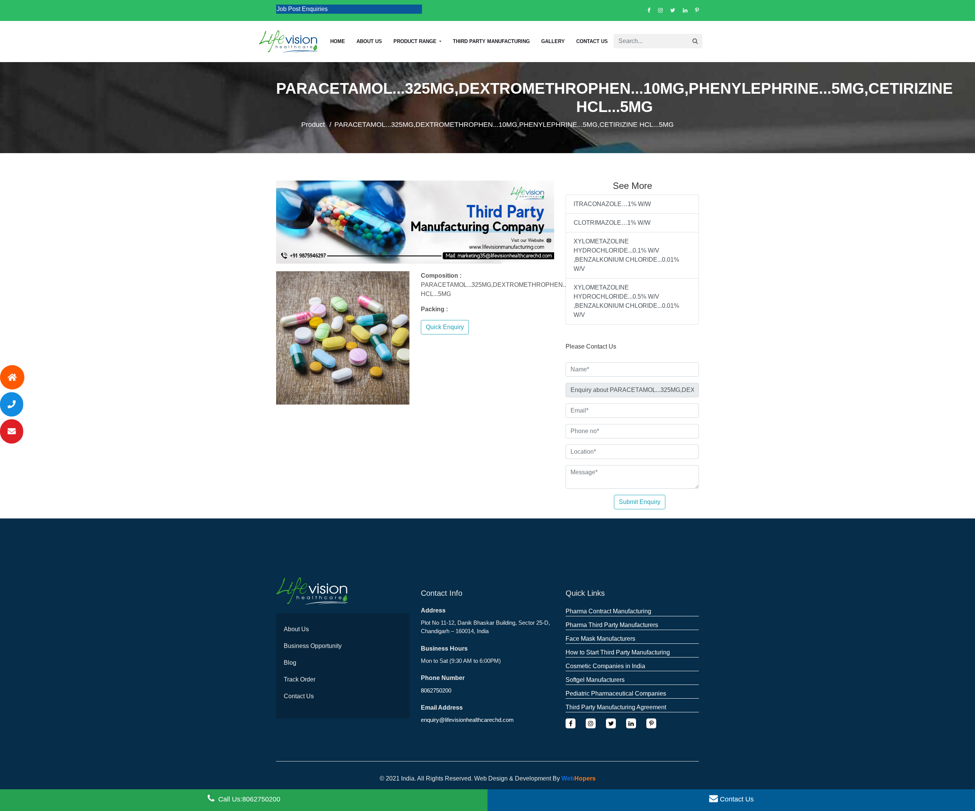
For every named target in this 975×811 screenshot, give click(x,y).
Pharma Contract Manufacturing (608, 611)
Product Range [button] (415, 41)
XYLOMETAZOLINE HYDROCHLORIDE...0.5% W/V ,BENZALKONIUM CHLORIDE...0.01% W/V (626, 301)
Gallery (553, 41)
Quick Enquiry (445, 327)
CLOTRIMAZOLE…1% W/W (612, 222)
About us (369, 41)
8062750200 (436, 690)
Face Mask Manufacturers (600, 638)
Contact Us (592, 41)
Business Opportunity (313, 646)
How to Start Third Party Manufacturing (618, 652)
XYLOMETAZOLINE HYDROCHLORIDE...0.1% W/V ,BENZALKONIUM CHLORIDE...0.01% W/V (626, 255)
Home (337, 41)
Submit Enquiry (639, 502)
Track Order (299, 679)
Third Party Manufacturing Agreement (616, 707)
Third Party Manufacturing (491, 41)
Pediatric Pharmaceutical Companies (616, 693)
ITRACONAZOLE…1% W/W (612, 204)
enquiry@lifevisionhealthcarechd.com (467, 720)
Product (313, 124)
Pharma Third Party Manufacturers (612, 625)
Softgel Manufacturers (595, 680)
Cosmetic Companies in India (605, 666)
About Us (296, 629)
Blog (290, 662)
